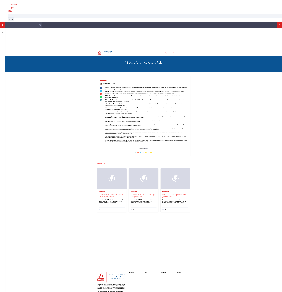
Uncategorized (103, 80)
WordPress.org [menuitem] (14, 3)
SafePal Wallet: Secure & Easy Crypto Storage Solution (143, 196)
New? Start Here (157, 52)
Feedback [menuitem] (13, 8)
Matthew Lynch (107, 83)
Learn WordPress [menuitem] (14, 5)
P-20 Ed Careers (173, 52)
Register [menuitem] (10, 11)
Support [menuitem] (12, 7)
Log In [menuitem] (9, 10)
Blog (166, 52)
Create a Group (184, 52)
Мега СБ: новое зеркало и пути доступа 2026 (174, 196)
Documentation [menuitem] (14, 4)
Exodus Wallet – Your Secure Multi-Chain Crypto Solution (111, 196)
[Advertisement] (144, 38)
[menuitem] (145, 17)
